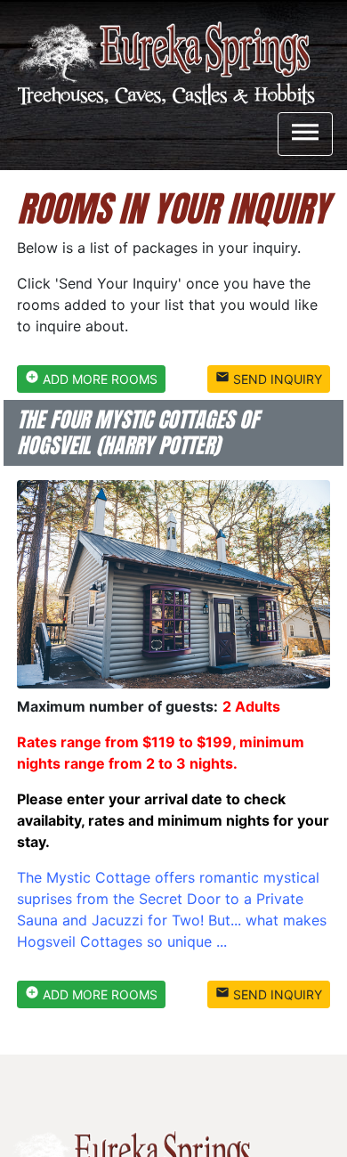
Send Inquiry (268, 378)
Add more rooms (91, 378)
